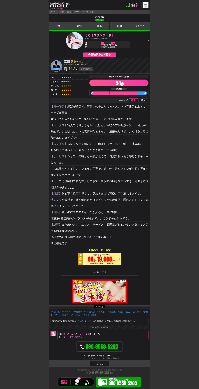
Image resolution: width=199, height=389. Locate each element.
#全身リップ (67, 315)
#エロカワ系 (89, 312)
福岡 (69, 12)
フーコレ (54, 12)
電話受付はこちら (123, 382)
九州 (62, 12)
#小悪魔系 (77, 312)
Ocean (76, 12)
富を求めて (77, 61)
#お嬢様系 (111, 312)
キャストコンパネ (85, 321)
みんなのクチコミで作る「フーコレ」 (99, 356)
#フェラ (78, 315)
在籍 (79, 26)
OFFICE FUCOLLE (102, 372)
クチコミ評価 (88, 12)
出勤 (119, 26)
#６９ (86, 315)
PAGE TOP (99, 364)
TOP (59, 26)
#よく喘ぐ (136, 312)
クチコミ (140, 26)
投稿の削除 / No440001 (99, 327)
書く (87, 384)
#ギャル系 (66, 312)
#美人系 (100, 312)
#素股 (93, 315)
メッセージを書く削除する (71, 337)
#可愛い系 (55, 312)
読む (77, 384)
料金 (99, 26)
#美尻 (127, 312)
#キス (57, 315)
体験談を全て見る (101, 54)
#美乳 (120, 312)
